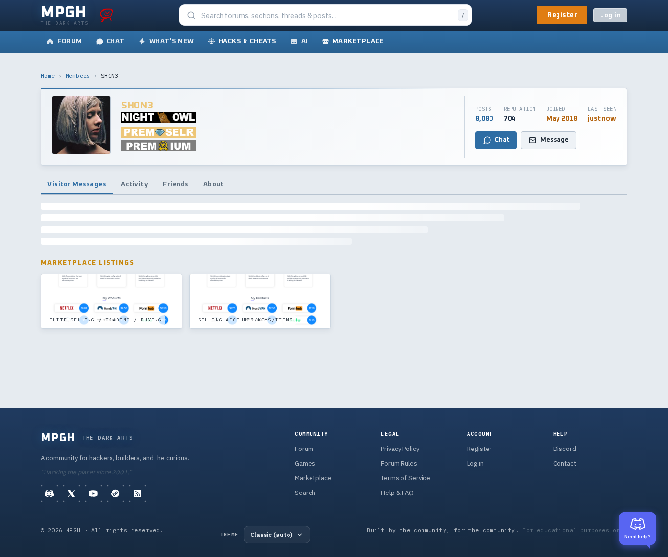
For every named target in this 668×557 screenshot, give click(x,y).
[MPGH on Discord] (49, 493)
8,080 (484, 118)
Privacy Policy (400, 449)
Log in (610, 15)
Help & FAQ (397, 493)
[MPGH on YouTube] (93, 493)
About (213, 184)
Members (78, 75)
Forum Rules (399, 463)
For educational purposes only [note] (574, 530)
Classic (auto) (271, 534)
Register (562, 15)
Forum (304, 449)
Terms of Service (405, 478)
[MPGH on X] (71, 493)
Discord (564, 449)
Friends (176, 184)
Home (48, 75)
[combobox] (326, 15)
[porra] (106, 15)
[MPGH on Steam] (115, 493)
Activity (134, 184)
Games (305, 463)
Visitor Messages (76, 184)
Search (305, 493)
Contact (564, 463)
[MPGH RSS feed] (137, 493)
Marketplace (313, 478)
